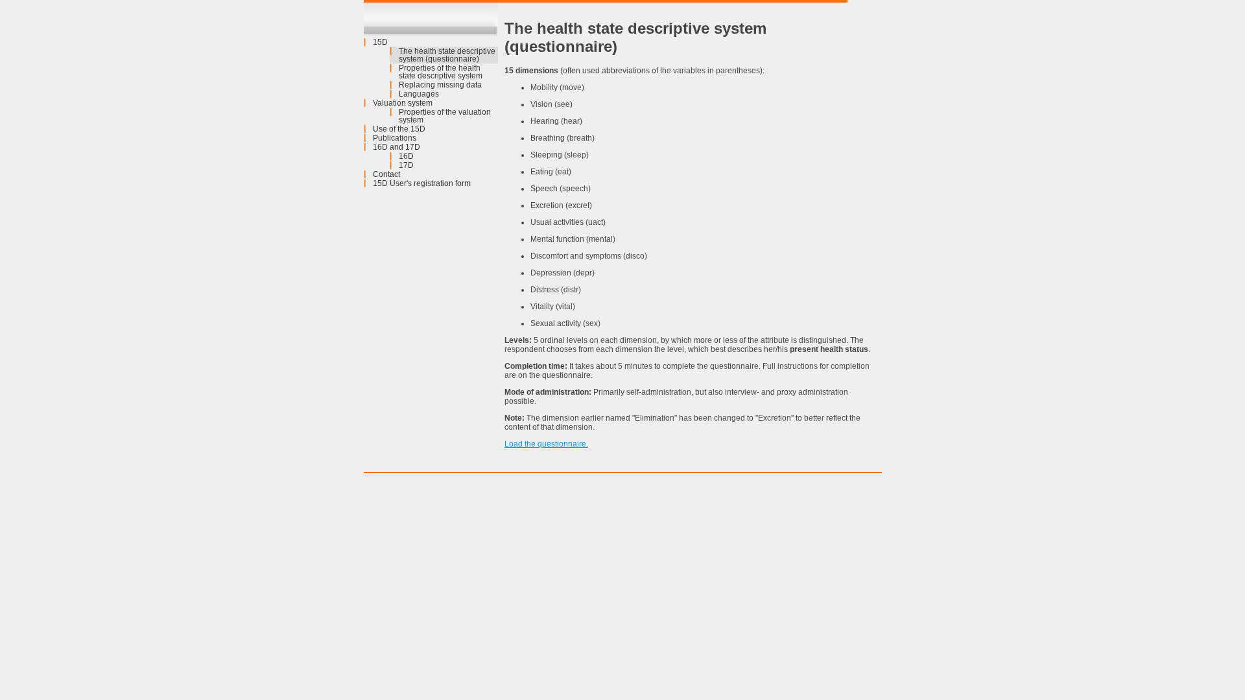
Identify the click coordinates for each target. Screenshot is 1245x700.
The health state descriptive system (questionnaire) (447, 55)
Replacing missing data (440, 84)
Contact (386, 174)
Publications (394, 138)
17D (406, 165)
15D (380, 42)
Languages (419, 94)
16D (406, 156)
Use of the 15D (399, 129)
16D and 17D (396, 147)
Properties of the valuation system (445, 116)
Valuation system (403, 103)
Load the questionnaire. (546, 444)
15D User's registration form (422, 183)
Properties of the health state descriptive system (440, 72)
